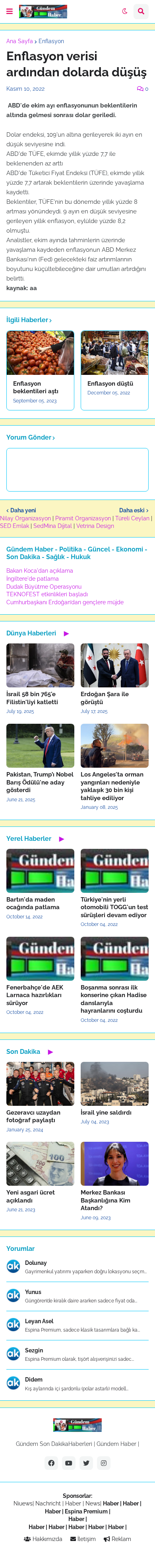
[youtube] (69, 1463)
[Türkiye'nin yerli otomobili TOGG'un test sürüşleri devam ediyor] (115, 871)
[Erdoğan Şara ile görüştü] (115, 665)
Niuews (23, 1503)
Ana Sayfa (19, 41)
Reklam (120, 1539)
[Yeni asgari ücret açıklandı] (40, 1164)
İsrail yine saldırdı (106, 1112)
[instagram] (103, 1463)
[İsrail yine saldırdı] (115, 1084)
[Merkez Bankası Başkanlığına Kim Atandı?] (115, 1164)
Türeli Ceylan (132, 518)
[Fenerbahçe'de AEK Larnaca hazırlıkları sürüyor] (40, 959)
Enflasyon (51, 41)
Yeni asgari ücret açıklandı (30, 1196)
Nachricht (48, 1503)
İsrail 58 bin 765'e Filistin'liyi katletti (32, 698)
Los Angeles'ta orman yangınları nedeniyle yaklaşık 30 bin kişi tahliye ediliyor (112, 786)
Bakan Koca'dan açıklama (39, 570)
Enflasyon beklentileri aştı (35, 387)
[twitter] (86, 1463)
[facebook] (51, 1463)
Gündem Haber (116, 1444)
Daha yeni (23, 510)
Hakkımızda (46, 1539)
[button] (9, 11)
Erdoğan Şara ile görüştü (105, 698)
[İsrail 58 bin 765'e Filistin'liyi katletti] (40, 665)
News (92, 1503)
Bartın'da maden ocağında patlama (33, 903)
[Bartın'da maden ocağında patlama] (40, 871)
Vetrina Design (95, 526)
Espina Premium (86, 1511)
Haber (74, 1503)
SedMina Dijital (52, 526)
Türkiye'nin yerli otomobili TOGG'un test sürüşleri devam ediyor (114, 907)
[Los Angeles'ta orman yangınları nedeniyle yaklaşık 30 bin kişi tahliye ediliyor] (115, 746)
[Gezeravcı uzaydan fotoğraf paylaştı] (40, 1084)
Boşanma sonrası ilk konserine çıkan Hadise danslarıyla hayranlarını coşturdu (114, 999)
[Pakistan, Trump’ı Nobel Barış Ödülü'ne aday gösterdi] (40, 746)
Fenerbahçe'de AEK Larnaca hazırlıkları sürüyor (34, 995)
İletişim (86, 1539)
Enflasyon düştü (110, 383)
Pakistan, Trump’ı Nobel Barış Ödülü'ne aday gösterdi (40, 782)
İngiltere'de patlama (32, 578)
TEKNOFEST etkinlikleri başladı (47, 594)
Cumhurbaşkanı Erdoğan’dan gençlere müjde (65, 602)
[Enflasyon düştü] (114, 353)
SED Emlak (14, 526)
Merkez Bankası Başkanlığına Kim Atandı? (105, 1200)
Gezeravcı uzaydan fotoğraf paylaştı (33, 1116)
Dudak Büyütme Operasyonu (43, 586)
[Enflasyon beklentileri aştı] (40, 353)
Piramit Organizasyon (83, 518)
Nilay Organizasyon (25, 518)
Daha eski (132, 510)
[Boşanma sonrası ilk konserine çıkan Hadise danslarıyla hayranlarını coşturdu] (115, 959)
